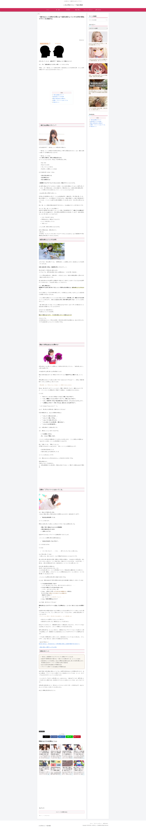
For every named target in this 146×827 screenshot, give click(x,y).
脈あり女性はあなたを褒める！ (59, 98)
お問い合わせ (105, 823)
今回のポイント (56, 102)
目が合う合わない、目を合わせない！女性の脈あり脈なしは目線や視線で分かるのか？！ (59, 643)
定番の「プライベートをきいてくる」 (60, 100)
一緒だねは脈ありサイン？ (58, 94)
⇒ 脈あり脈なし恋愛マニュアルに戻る (48, 647)
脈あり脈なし (42, 731)
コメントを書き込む (62, 812)
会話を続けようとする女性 (58, 96)
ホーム (91, 823)
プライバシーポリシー (98, 823)
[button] (106, 20)
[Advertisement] (62, 30)
